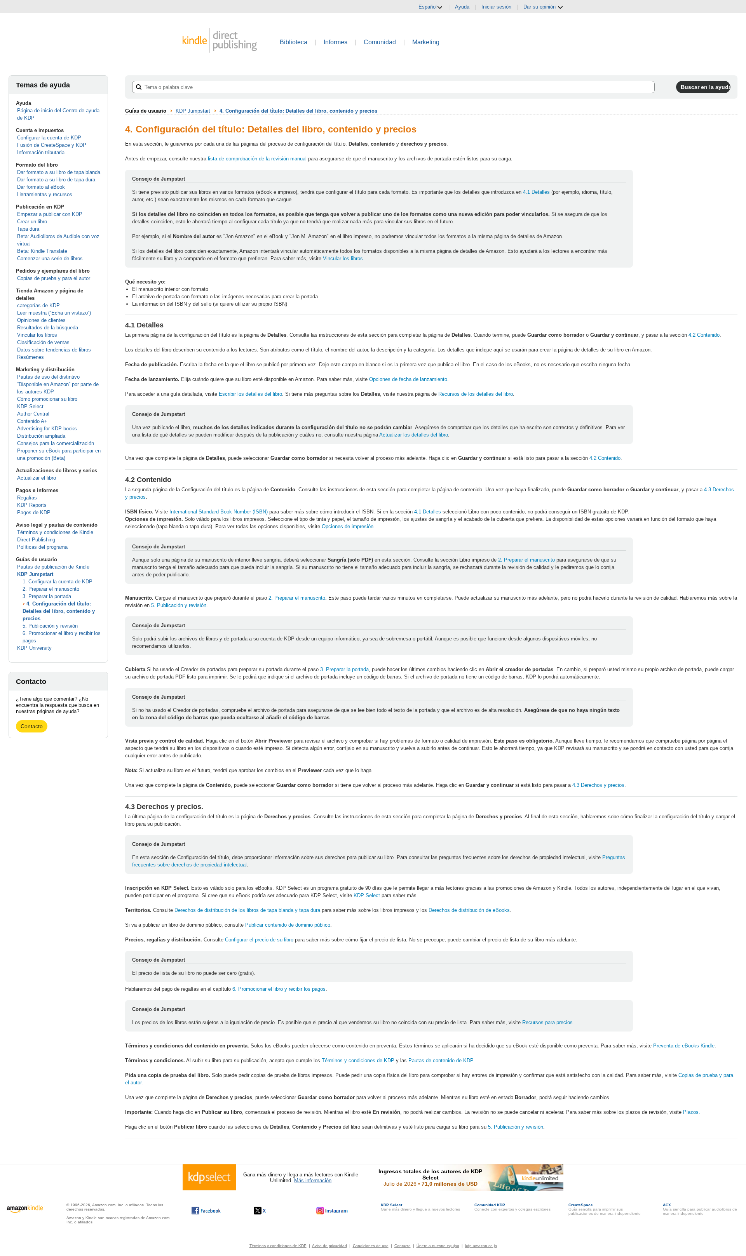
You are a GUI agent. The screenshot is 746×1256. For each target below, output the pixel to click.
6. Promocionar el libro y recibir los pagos (279, 989)
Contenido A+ (32, 421)
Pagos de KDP (34, 512)
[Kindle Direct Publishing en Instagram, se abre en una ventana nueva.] (332, 1210)
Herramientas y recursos (44, 194)
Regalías (27, 498)
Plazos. (691, 1112)
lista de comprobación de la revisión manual (257, 159)
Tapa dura (28, 229)
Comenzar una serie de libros (50, 258)
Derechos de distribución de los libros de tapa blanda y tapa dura (247, 910)
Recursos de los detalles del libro (475, 394)
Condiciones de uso (371, 1246)
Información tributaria (40, 152)
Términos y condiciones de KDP (359, 1060)
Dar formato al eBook (41, 187)
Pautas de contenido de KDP (440, 1060)
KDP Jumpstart (35, 574)
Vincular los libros (37, 335)
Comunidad (380, 42)
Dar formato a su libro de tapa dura (56, 180)
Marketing (425, 42)
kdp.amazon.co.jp (481, 1246)
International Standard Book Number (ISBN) (218, 512)
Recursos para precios (547, 1022)
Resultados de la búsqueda (47, 328)
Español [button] (427, 7)
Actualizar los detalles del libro (413, 435)
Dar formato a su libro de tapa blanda (58, 172)
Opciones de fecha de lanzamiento (408, 379)
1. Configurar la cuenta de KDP (57, 582)
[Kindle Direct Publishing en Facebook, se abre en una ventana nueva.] (206, 1210)
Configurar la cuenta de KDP (49, 138)
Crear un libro (32, 221)
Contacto (32, 726)
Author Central (33, 414)
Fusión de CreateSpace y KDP (51, 145)
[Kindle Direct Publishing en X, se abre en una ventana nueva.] (268, 1210)
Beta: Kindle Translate (42, 251)
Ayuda (462, 7)
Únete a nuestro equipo (438, 1246)
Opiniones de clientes (41, 320)
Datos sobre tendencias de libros (54, 350)
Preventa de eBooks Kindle (684, 1046)
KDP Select (30, 406)
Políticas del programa (42, 547)
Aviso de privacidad (329, 1246)
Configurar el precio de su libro (259, 940)
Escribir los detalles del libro (250, 394)
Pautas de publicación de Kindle (53, 567)
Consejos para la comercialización (55, 443)
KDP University (34, 648)
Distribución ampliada (41, 436)
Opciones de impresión (347, 526)
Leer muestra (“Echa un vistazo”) (54, 313)
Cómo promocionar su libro (47, 399)
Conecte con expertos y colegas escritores (512, 1207)
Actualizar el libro (36, 478)
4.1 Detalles (537, 192)
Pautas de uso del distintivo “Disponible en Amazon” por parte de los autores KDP (58, 384)
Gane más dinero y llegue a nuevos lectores (420, 1207)
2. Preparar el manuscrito (51, 589)
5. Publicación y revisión (50, 626)
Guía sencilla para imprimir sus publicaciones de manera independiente (604, 1209)
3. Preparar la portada (47, 596)
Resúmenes (30, 357)
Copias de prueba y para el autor (53, 278)
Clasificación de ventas (43, 342)
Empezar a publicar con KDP (49, 214)
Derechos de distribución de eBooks (469, 910)
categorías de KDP (38, 305)
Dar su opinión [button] (540, 7)
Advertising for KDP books (47, 428)
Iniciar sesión (496, 7)
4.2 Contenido (704, 335)
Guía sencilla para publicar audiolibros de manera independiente (700, 1209)
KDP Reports (32, 505)
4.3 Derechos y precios (598, 785)
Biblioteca (293, 42)
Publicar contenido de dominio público (287, 925)
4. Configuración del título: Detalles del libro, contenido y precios (59, 611)
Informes (335, 42)
